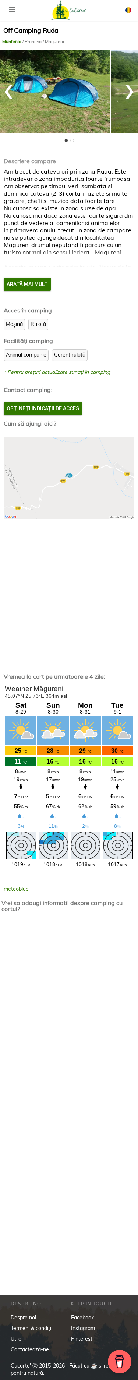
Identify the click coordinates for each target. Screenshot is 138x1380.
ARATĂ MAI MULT (27, 284)
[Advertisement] (69, 590)
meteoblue (16, 889)
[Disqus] (69, 1014)
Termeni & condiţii (31, 1328)
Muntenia (12, 41)
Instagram (83, 1328)
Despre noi (23, 1317)
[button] (66, 140)
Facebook (82, 1317)
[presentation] (8, 88)
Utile (16, 1339)
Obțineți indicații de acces (43, 408)
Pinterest (81, 1339)
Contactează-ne (30, 1349)
